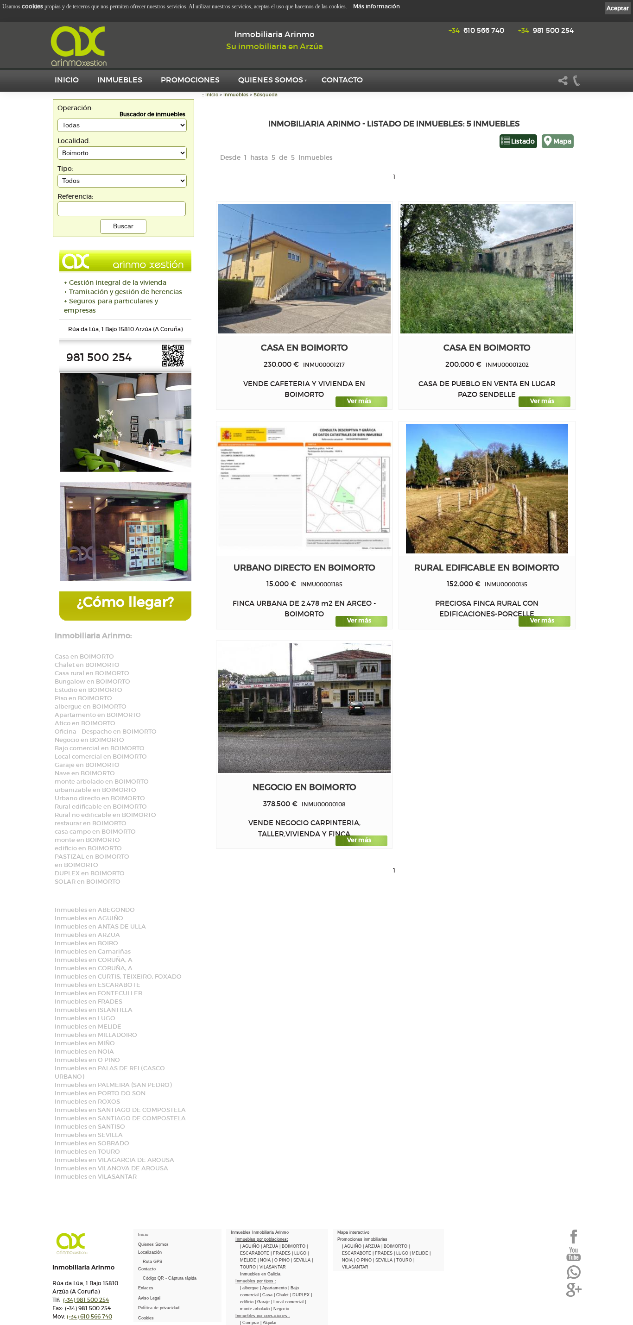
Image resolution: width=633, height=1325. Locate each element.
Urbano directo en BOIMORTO (100, 798)
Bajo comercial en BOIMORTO (100, 748)
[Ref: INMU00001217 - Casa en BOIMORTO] (304, 268)
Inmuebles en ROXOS (87, 1101)
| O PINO (281, 1260)
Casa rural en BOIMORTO (92, 673)
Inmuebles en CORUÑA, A (94, 960)
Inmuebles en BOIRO (86, 943)
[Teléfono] (577, 84)
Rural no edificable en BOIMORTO (105, 815)
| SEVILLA (301, 1260)
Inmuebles (119, 79)
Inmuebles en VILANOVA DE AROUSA (111, 1168)
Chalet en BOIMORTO (87, 665)
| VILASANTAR (271, 1267)
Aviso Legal (149, 1298)
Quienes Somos (270, 79)
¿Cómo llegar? (125, 601)
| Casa (267, 1295)
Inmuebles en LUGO (85, 1018)
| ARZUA (270, 1246)
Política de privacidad (158, 1308)
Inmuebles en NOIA (84, 1051)
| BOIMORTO (293, 1246)
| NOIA (265, 1260)
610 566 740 (476, 30)
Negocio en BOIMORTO (89, 740)
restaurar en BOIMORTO (91, 823)
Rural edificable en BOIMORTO (101, 806)
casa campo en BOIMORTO (95, 831)
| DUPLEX (300, 1295)
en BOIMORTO (76, 865)
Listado (523, 141)
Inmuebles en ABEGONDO (95, 910)
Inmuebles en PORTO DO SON (100, 1093)
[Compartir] (563, 84)
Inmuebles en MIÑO (85, 1043)
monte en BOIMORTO (87, 840)
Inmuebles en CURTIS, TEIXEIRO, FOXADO (118, 976)
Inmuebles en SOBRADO (92, 1143)
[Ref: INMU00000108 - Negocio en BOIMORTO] (304, 708)
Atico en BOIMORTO (85, 723)
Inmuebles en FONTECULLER (98, 993)
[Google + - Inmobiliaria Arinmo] (573, 1296)
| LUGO (300, 1253)
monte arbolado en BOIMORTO (102, 781)
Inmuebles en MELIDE (88, 1026)
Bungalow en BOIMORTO (92, 681)
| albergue (250, 1288)
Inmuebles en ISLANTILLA (94, 1010)
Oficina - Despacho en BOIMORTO (106, 731)
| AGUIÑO (250, 1246)
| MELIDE (420, 1253)
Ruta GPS (152, 1261)
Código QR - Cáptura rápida (169, 1278)
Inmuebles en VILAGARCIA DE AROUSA (114, 1160)
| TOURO (403, 1260)
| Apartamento (274, 1288)
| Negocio (280, 1308)
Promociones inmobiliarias (362, 1239)
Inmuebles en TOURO (87, 1151)
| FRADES (281, 1253)
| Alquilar (268, 1322)
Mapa (562, 141)
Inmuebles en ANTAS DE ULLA (100, 926)
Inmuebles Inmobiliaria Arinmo (260, 1232)
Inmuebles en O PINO (87, 1060)
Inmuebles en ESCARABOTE (97, 985)
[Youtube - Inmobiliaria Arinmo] (573, 1260)
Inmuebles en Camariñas (93, 951)
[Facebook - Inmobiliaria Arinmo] (573, 1242)
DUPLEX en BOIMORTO (90, 873)
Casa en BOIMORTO (84, 656)
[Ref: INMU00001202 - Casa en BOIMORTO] (486, 268)
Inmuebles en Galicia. (261, 1274)
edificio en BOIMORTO (88, 848)
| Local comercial (288, 1302)
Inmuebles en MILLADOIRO (96, 1035)
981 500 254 (546, 30)
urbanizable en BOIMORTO (95, 790)
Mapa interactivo (353, 1232)
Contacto (342, 79)
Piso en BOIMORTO (83, 698)
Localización (150, 1252)
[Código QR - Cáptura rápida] (172, 365)
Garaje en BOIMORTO (87, 765)
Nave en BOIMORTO (85, 773)
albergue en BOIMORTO (91, 706)
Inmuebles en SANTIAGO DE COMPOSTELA (120, 1110)
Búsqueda (265, 95)
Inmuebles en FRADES (88, 1001)
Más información (376, 6)
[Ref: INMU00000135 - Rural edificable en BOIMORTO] (487, 488)
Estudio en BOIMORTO (88, 690)
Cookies (146, 1318)
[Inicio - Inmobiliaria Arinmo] (80, 46)
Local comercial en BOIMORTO (101, 756)
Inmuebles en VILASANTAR (96, 1177)
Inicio (67, 79)
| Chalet (282, 1295)
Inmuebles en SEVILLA (89, 1135)
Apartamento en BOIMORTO (98, 715)
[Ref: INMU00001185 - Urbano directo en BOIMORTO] (304, 488)
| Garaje (263, 1302)
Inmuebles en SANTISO (90, 1126)
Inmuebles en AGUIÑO (89, 918)
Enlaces (145, 1288)
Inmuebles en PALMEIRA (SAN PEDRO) (113, 1085)
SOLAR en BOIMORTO (87, 881)
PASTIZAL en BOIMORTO (92, 856)
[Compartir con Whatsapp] (573, 1278)
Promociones (190, 79)
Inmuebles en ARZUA (87, 935)
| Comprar (250, 1322)
